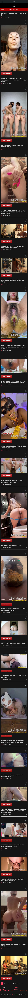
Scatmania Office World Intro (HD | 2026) (13, 945)
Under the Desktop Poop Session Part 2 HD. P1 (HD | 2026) (12, 247)
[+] (26, 21)
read (14, 9)
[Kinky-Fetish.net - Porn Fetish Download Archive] (14, 5)
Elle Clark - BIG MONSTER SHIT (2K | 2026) (12, 281)
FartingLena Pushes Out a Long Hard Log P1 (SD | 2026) (12, 481)
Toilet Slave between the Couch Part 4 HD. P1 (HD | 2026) (12, 846)
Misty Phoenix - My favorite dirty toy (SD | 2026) (12, 146)
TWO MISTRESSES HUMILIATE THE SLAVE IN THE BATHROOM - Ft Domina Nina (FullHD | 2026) (13, 811)
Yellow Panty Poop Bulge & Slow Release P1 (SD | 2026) (12, 880)
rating (10, 9)
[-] (26, 23)
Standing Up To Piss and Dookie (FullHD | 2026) (12, 776)
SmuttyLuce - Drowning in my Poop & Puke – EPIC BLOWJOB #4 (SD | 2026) (13, 382)
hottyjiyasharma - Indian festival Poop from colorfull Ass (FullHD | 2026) (13, 347)
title (17, 9)
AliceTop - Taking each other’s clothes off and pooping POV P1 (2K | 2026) (13, 80)
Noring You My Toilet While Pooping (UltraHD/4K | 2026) (13, 609)
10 (22, 983)
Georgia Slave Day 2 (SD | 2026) (11, 545)
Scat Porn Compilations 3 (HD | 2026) (13, 643)
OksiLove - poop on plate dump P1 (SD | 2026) (13, 14)
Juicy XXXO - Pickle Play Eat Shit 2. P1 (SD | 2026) (13, 676)
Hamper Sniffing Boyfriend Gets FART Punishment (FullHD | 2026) (12, 741)
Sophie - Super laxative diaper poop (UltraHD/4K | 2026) (13, 447)
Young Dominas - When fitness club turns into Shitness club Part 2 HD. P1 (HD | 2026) (13, 212)
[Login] (26, 1)
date (7, 9)
